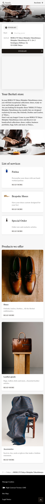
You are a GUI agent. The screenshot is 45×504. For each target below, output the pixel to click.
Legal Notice (6, 499)
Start (5, 33)
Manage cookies (8, 482)
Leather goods (9, 377)
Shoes (6, 304)
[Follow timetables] (17, 17)
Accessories (8, 449)
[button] (38, 3)
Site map (5, 493)
